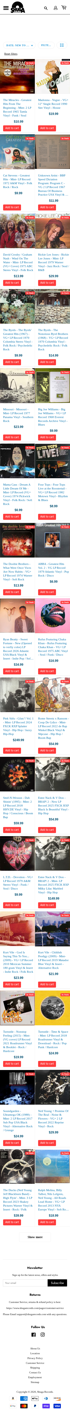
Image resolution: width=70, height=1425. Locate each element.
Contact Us (35, 1372)
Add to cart (12, 128)
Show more (35, 1237)
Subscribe (57, 1283)
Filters (46, 45)
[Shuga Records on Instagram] (42, 1335)
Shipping (35, 1367)
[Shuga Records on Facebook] (33, 1335)
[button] (62, 45)
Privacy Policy (35, 1358)
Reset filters (10, 53)
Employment (35, 1377)
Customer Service (35, 1363)
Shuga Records (45, 1392)
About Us (35, 1348)
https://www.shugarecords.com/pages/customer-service (35, 1308)
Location (35, 1353)
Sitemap (35, 1382)
